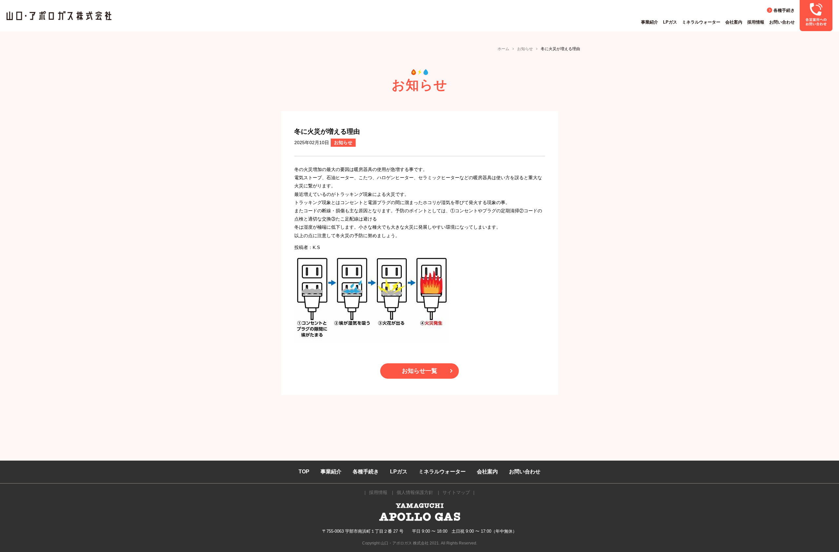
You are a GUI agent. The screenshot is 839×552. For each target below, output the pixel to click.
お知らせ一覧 (419, 371)
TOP (304, 471)
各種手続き (784, 10)
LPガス (670, 22)
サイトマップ (456, 492)
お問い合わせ (782, 22)
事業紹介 (649, 22)
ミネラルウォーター (701, 22)
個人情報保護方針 (415, 492)
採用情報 (755, 22)
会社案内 (733, 22)
